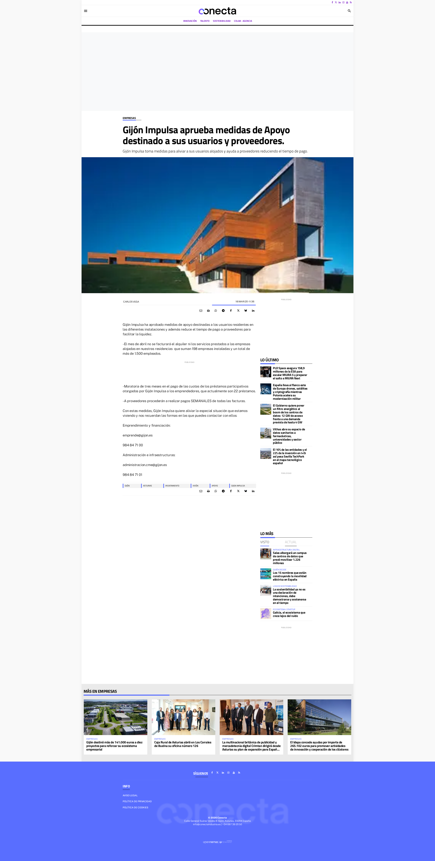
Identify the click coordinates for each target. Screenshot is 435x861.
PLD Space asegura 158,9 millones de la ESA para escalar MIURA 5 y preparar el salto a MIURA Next (290, 373)
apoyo (215, 485)
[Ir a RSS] (351, 2)
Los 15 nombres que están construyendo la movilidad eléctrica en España (290, 576)
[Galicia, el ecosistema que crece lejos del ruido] (265, 613)
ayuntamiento (172, 485)
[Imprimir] (208, 311)
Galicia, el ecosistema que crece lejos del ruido (289, 614)
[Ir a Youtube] (347, 2)
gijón (127, 485)
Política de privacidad (137, 801)
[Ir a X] (336, 2)
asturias (147, 485)
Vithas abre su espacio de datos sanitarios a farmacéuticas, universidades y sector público (289, 436)
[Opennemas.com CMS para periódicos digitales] (217, 842)
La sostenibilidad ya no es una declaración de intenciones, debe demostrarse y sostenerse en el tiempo (289, 596)
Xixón (195, 485)
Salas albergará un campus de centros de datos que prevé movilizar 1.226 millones (290, 557)
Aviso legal (130, 795)
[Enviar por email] (201, 311)
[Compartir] (216, 311)
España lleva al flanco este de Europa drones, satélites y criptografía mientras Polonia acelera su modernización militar (290, 392)
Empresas (129, 118)
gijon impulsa (238, 485)
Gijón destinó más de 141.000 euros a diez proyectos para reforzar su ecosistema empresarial (114, 746)
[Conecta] (217, 11)
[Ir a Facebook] (332, 2)
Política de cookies (135, 807)
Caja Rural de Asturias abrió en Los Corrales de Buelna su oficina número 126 (182, 744)
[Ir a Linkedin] (340, 2)
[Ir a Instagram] (343, 2)
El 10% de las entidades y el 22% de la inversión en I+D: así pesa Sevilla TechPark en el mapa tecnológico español (290, 456)
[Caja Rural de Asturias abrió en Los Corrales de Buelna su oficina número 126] (183, 717)
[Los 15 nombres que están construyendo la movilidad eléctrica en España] (265, 573)
